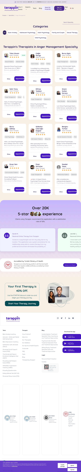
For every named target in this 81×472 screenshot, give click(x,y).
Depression (74, 174)
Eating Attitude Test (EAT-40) (11, 373)
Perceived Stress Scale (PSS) (11, 376)
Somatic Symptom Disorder (65, 137)
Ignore (72, 465)
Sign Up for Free (59, 8)
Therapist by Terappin (28, 360)
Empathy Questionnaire (9, 370)
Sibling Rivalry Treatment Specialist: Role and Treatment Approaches (49, 349)
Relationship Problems (63, 174)
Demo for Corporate (48, 8)
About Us (25, 337)
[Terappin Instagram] (58, 318)
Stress (42, 63)
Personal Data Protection (49, 359)
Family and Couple (58, 32)
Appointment (20, 79)
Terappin (4, 15)
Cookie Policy (14, 466)
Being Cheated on (49, 139)
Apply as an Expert (70, 265)
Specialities (11, 15)
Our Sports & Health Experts (30, 345)
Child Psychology (40, 38)
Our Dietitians (26, 343)
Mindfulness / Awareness (22, 137)
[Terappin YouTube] (73, 318)
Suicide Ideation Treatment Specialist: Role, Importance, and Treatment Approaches (50, 336)
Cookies (44, 362)
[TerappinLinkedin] (69, 318)
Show (8, 79)
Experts (27, 7)
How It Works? (26, 334)
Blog (40, 8)
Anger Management (63, 61)
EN (73, 8)
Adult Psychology (43, 32)
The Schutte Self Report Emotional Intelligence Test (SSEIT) (10, 356)
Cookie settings (62, 465)
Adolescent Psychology (27, 32)
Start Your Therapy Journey (22, 303)
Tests (34, 8)
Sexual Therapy (72, 32)
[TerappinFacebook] (65, 318)
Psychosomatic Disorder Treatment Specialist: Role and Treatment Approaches (50, 342)
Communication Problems (11, 172)
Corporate (25, 348)
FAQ (23, 351)
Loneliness (23, 172)
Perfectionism (47, 174)
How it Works (20, 8)
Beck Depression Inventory (10, 342)
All (4, 32)
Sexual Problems (9, 61)
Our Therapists (26, 340)
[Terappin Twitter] (62, 318)
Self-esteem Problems (37, 139)
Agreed (72, 469)
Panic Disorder (61, 101)
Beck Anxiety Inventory (9, 334)
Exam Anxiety (12, 32)
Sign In (66, 8)
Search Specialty (68, 22)
